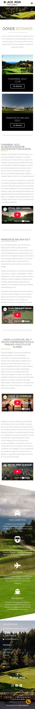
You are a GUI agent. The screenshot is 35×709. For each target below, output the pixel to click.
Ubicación (6, 658)
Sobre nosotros (8, 649)
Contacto (6, 664)
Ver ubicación (17, 86)
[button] (32, 5)
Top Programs (7, 652)
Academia (6, 655)
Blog (4, 661)
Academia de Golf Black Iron (23, 692)
